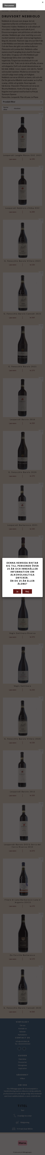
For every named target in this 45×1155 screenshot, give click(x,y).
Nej (27, 591)
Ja (17, 591)
